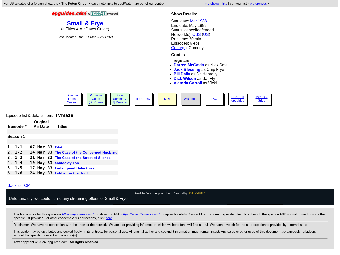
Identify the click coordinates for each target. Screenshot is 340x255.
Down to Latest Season (72, 99)
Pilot (58, 147)
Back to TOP (18, 185)
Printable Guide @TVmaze (96, 99)
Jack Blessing (187, 69)
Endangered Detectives (74, 168)
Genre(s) (179, 48)
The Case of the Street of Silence (83, 158)
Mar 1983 (198, 21)
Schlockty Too (67, 163)
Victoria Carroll (188, 83)
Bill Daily (182, 74)
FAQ (214, 99)
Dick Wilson (185, 78)
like (224, 3)
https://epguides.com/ (78, 214)
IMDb (166, 99)
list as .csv (143, 99)
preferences (258, 3)
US (206, 34)
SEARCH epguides (237, 98)
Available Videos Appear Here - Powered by (161, 193)
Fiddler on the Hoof (71, 173)
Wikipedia (190, 99)
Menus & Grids (262, 98)
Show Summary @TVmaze (120, 99)
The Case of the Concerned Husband (86, 152)
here (109, 218)
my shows (212, 3)
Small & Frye (85, 23)
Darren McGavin (189, 65)
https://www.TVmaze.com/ (140, 214)
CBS (196, 34)
